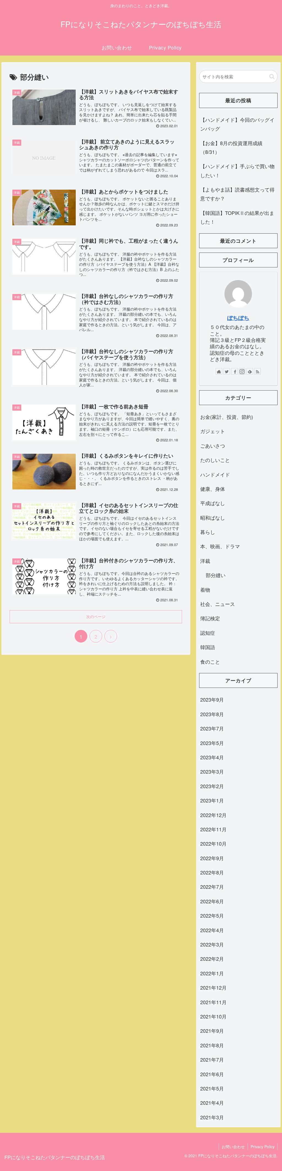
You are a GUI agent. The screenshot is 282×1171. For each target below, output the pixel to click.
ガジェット (212, 430)
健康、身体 (212, 488)
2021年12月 (213, 987)
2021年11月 (213, 1002)
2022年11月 (213, 829)
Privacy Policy (263, 1146)
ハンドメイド (215, 474)
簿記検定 (210, 618)
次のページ (95, 616)
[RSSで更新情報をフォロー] (257, 371)
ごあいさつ (212, 445)
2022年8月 (212, 872)
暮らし (207, 531)
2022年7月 (212, 886)
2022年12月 (213, 814)
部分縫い (216, 574)
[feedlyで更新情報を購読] (249, 371)
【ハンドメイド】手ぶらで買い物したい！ (237, 170)
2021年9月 (212, 1030)
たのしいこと (215, 459)
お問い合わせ (233, 1146)
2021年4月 (212, 1102)
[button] (272, 76)
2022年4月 (212, 930)
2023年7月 (212, 728)
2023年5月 (212, 742)
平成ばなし (212, 502)
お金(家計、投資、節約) (226, 416)
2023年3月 (212, 771)
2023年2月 (212, 786)
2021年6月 (212, 1074)
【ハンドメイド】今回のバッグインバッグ (237, 124)
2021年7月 (212, 1059)
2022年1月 (212, 973)
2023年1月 (212, 800)
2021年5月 (212, 1088)
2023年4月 (212, 757)
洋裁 (205, 560)
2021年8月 (212, 1045)
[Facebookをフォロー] (234, 371)
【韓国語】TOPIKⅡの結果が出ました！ (237, 217)
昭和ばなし (212, 517)
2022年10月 (213, 843)
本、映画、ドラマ (220, 546)
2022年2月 (212, 958)
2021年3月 (212, 1117)
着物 (205, 589)
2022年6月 (212, 901)
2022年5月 (212, 915)
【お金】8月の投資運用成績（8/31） (231, 147)
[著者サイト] (219, 371)
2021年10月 (213, 1016)
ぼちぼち (238, 318)
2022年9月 (212, 858)
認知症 (207, 632)
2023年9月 (212, 699)
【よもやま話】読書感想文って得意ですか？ (237, 194)
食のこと (210, 661)
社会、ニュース (217, 603)
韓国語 (207, 646)
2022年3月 (212, 944)
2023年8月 (212, 714)
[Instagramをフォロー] (242, 371)
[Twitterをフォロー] (226, 371)
